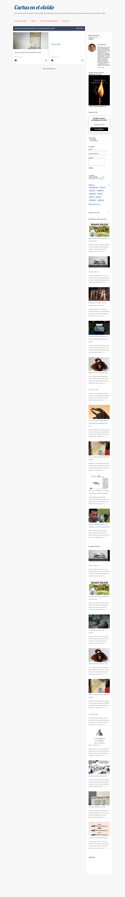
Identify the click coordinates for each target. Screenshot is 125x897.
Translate (100, 178)
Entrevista (65, 21)
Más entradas (49, 69)
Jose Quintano (102, 44)
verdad (92, 193)
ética (99, 193)
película (92, 200)
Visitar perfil (101, 67)
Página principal (21, 21)
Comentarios (94, 140)
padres (100, 200)
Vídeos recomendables (48, 21)
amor (92, 190)
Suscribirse (99, 129)
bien (91, 197)
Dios (102, 187)
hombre (100, 190)
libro (98, 197)
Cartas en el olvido (34, 7)
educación (93, 187)
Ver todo (80, 28)
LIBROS (33, 21)
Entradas (93, 139)
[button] (46, 60)
